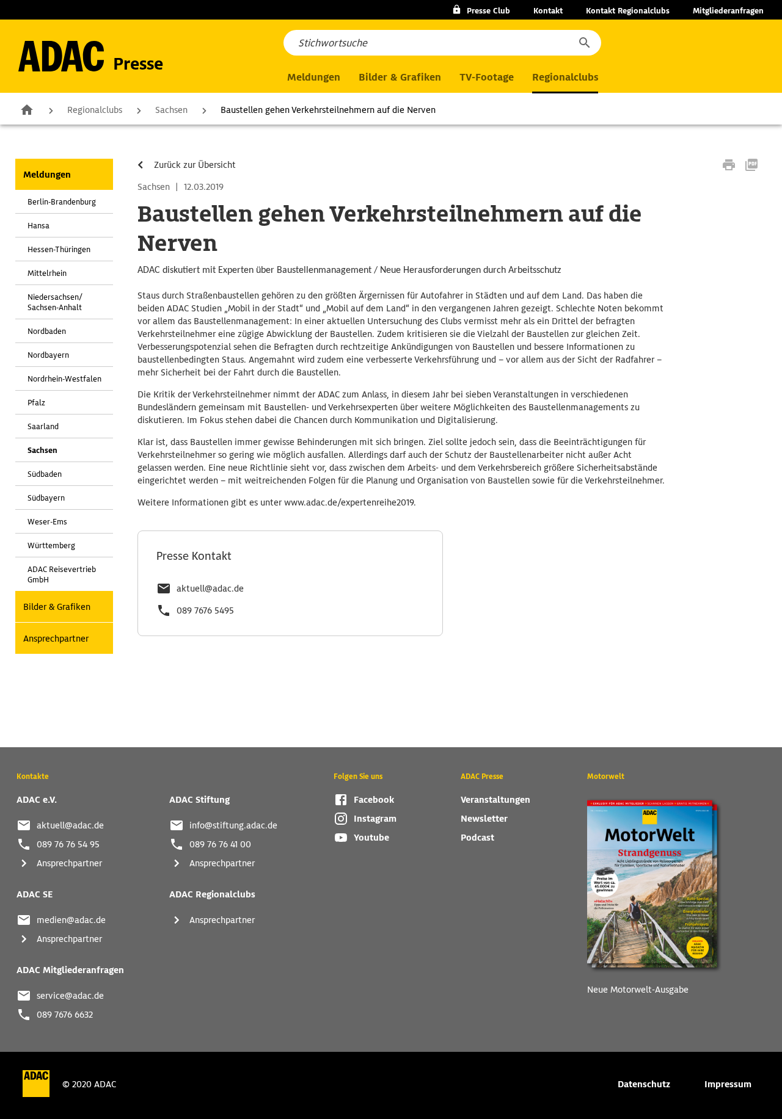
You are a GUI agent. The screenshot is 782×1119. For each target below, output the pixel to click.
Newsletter (484, 818)
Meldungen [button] (313, 77)
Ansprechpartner (56, 638)
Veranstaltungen (495, 799)
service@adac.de (70, 995)
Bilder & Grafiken (400, 77)
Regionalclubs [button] (565, 77)
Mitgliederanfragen (728, 10)
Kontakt (548, 10)
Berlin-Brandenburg (61, 202)
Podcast (477, 837)
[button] (584, 43)
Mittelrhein (47, 273)
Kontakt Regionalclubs (628, 10)
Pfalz (36, 402)
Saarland (43, 426)
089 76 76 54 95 (68, 844)
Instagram (375, 818)
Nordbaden (46, 331)
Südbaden (44, 474)
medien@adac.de (71, 919)
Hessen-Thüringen (58, 249)
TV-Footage (486, 77)
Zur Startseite (27, 109)
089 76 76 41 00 (220, 844)
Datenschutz (644, 1084)
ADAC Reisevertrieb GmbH (61, 574)
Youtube (371, 837)
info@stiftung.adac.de (233, 825)
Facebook (374, 799)
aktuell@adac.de (210, 588)
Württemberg (51, 545)
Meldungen (47, 174)
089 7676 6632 (65, 1014)
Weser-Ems (47, 521)
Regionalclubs (94, 109)
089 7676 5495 (205, 610)
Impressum (727, 1084)
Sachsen (171, 109)
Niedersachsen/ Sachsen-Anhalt (54, 302)
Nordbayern (48, 355)
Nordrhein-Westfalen (64, 379)
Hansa (38, 225)
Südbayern (46, 498)
